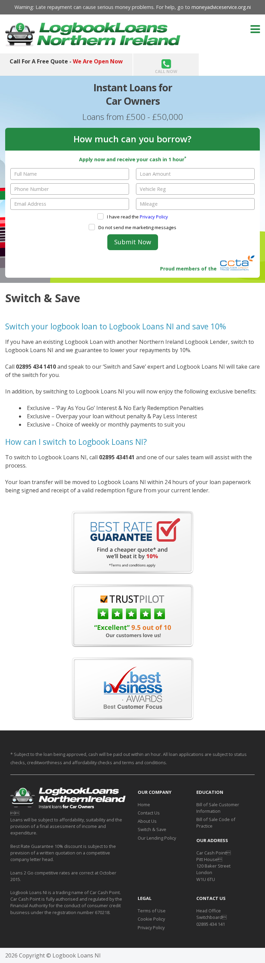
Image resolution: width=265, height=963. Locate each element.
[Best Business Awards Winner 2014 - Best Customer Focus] (133, 718)
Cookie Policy (151, 919)
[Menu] (255, 28)
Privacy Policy (154, 217)
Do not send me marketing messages (136, 227)
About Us (147, 821)
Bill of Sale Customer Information (217, 807)
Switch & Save (152, 829)
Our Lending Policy (157, 838)
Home (144, 804)
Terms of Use (152, 911)
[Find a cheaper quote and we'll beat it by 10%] (133, 571)
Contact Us (149, 813)
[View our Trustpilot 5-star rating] (132, 645)
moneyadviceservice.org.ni (221, 7)
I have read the (137, 217)
